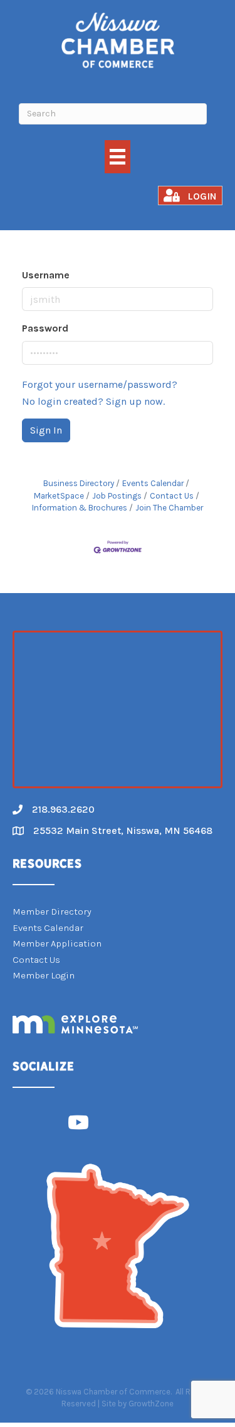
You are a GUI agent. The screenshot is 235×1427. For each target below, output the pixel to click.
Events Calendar (153, 483)
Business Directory (78, 483)
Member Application (57, 943)
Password (45, 328)
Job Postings (117, 495)
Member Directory (52, 911)
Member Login (44, 975)
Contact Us (172, 495)
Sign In (46, 430)
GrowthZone (151, 1403)
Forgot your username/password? (99, 384)
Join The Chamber (169, 507)
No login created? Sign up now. (93, 401)
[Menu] (117, 156)
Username (46, 275)
